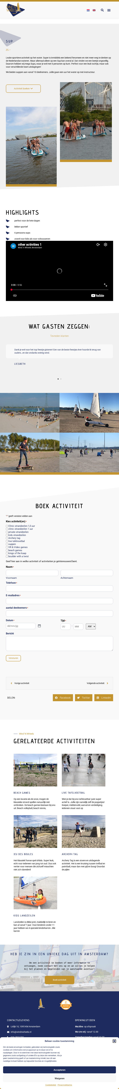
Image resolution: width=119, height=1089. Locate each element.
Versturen (13, 658)
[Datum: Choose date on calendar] (39, 626)
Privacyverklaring (65, 1085)
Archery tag (14, 538)
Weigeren (59, 1078)
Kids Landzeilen (24, 915)
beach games (15, 550)
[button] (114, 1041)
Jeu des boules (23, 854)
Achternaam (67, 578)
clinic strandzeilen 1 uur (20, 529)
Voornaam (11, 578)
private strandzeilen (18, 532)
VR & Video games (18, 547)
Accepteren (59, 1070)
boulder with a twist (18, 556)
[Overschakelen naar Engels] (94, 10)
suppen (12, 544)
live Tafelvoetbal (73, 792)
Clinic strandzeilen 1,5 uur (21, 526)
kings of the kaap (17, 553)
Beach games (22, 792)
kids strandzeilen (17, 535)
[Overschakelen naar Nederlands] (88, 10)
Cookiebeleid (50, 1085)
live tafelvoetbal (16, 541)
